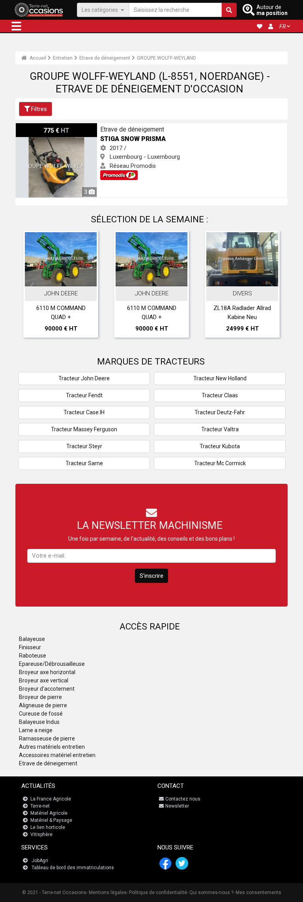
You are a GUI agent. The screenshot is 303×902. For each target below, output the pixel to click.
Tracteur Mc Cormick (220, 463)
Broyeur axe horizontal (47, 672)
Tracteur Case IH (84, 412)
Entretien (63, 58)
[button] (16, 26)
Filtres (39, 109)
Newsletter (177, 806)
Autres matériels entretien (52, 747)
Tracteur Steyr (84, 446)
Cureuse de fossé (41, 713)
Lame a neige (35, 730)
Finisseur (30, 647)
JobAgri (40, 860)
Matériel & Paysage (51, 820)
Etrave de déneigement (104, 58)
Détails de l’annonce (65, 278)
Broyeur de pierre (40, 697)
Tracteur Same (84, 463)
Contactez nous (182, 799)
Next (271, 286)
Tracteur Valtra (220, 429)
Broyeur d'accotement (47, 689)
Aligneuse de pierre (43, 705)
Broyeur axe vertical (43, 680)
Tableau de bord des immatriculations (73, 867)
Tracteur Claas (220, 395)
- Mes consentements (257, 892)
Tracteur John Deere (84, 378)
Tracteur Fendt (84, 395)
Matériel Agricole (48, 813)
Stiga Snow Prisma (40, 127)
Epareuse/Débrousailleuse (52, 664)
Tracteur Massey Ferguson (84, 429)
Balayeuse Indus (39, 722)
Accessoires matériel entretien (57, 755)
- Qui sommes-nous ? (210, 892)
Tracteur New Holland (220, 378)
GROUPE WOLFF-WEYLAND (166, 58)
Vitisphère (41, 834)
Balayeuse (32, 639)
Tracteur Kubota (220, 446)
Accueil (37, 58)
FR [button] (282, 26)
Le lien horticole (47, 827)
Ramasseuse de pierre (47, 738)
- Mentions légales (106, 892)
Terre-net (40, 806)
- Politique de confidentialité (157, 892)
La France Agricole (50, 799)
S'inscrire (151, 575)
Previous (32, 286)
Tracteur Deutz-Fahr (220, 412)
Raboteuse (32, 655)
